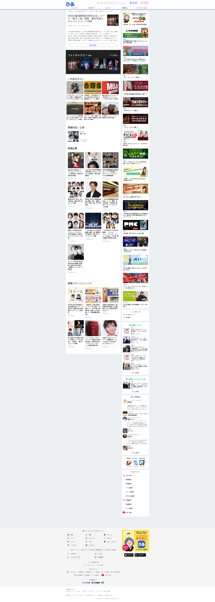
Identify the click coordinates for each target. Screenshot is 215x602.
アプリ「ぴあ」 (77, 591)
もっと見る (135, 373)
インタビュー (74, 545)
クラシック (92, 538)
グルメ (90, 541)
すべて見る (113, 55)
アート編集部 (129, 488)
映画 (72, 535)
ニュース (74, 8)
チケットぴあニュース (129, 314)
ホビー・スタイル (111, 541)
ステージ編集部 (130, 492)
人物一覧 (68, 591)
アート (72, 538)
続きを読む (93, 45)
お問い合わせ (108, 595)
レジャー (73, 541)
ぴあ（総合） (129, 475)
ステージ (109, 535)
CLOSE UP (91, 8)
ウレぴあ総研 (126, 317)
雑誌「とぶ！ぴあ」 (88, 591)
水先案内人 (125, 8)
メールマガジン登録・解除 (103, 591)
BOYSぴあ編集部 (130, 496)
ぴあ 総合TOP (71, 11)
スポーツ (109, 538)
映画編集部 (129, 479)
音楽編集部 (129, 483)
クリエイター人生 (141, 8)
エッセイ (107, 8)
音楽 (90, 535)
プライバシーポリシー (78, 595)
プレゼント (92, 545)
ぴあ (79, 25)
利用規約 (100, 595)
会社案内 (68, 595)
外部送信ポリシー (91, 595)
